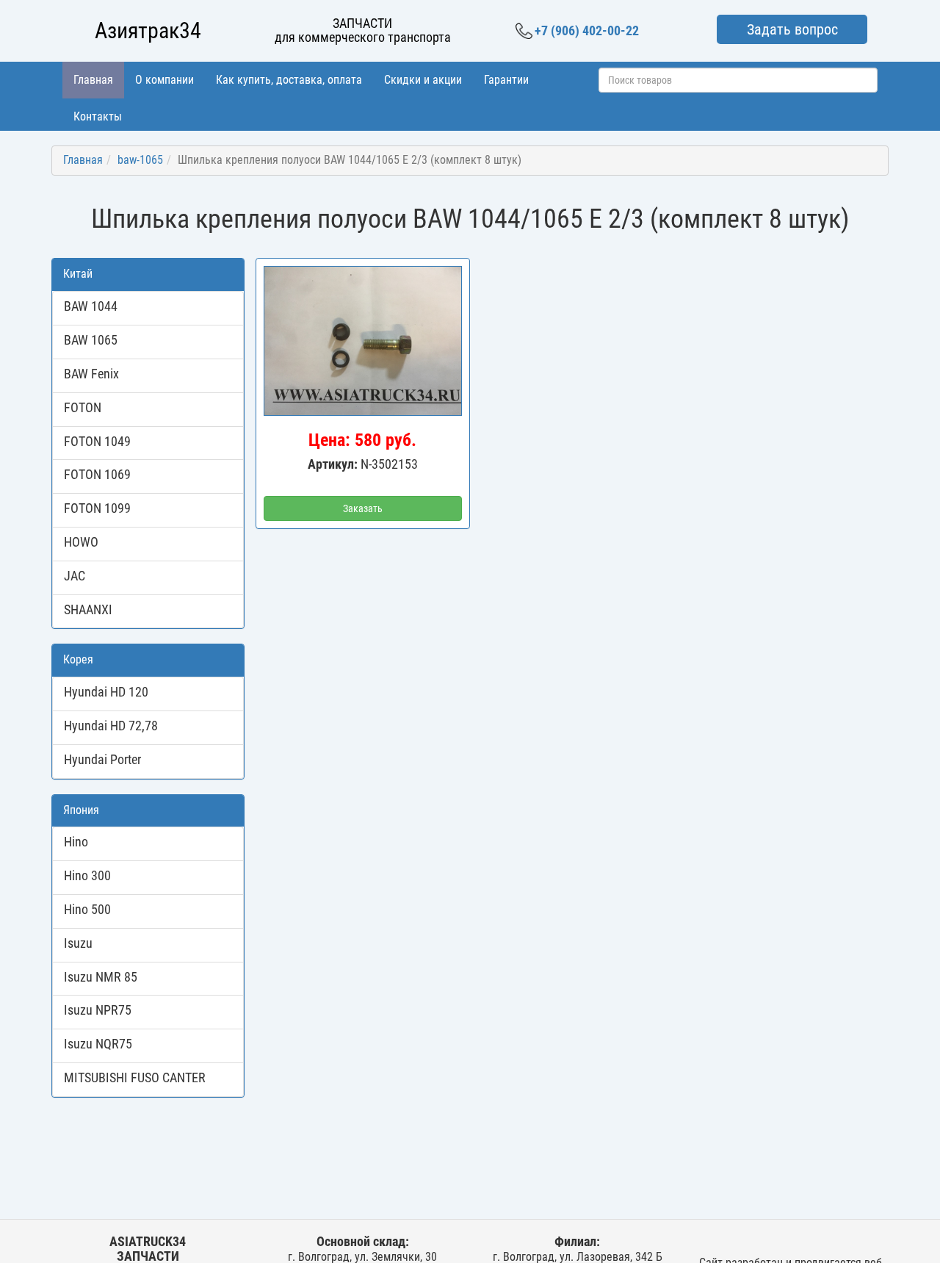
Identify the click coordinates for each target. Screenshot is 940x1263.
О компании (164, 80)
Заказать (363, 508)
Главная (93, 80)
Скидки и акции (423, 80)
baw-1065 (140, 160)
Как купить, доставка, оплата (289, 80)
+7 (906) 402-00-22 (587, 30)
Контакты (97, 116)
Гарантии (506, 80)
